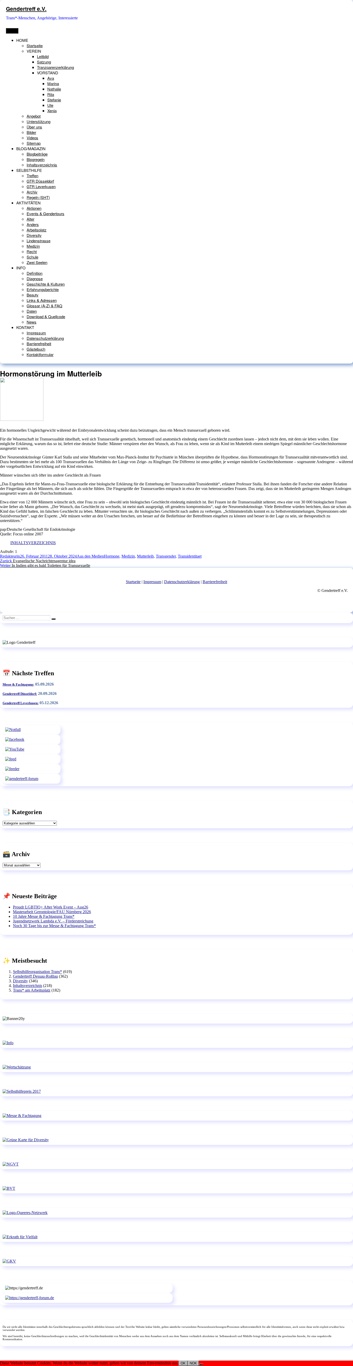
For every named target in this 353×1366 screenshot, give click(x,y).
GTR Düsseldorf (40, 181)
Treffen (32, 175)
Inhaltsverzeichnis (42, 164)
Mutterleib (145, 556)
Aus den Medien (90, 556)
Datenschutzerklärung (45, 338)
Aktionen (34, 208)
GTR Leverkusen (41, 186)
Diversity (34, 235)
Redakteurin (10, 556)
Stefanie (54, 99)
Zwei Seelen (37, 262)
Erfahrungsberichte (43, 289)
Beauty (33, 295)
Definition (34, 273)
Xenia (52, 110)
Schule (32, 257)
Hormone (111, 556)
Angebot (34, 116)
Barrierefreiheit (39, 343)
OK (183, 1363)
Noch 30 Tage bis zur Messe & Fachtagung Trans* (54, 925)
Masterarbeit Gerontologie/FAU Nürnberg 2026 (52, 912)
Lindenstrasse (38, 240)
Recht (32, 251)
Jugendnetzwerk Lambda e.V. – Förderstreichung (53, 921)
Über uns (34, 127)
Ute (50, 105)
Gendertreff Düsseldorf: (20, 694)
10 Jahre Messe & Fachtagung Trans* (43, 916)
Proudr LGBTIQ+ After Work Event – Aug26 (50, 907)
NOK (193, 1363)
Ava (50, 78)
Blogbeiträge (37, 154)
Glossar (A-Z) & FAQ (44, 305)
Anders (33, 224)
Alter (30, 219)
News (31, 322)
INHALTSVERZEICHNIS (33, 543)
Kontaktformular (40, 354)
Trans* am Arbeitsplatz (31, 990)
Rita (50, 94)
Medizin (33, 246)
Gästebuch (36, 349)
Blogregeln (35, 159)
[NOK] (201, 1364)
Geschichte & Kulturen (46, 284)
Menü (12, 31)
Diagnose (35, 278)
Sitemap (34, 143)
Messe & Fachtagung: (18, 684)
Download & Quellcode (46, 316)
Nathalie (54, 89)
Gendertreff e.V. (26, 8)
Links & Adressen (42, 300)
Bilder (31, 132)
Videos (32, 137)
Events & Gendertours (45, 213)
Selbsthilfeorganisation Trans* (37, 971)
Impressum (36, 332)
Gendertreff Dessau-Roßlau (35, 976)
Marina (53, 83)
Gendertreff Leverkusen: (21, 703)
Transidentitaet (190, 556)
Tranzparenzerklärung (55, 67)
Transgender (166, 556)
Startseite (35, 45)
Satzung (44, 62)
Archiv (32, 192)
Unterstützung (38, 121)
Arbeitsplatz (37, 229)
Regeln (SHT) (38, 197)
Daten (32, 311)
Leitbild (43, 56)
